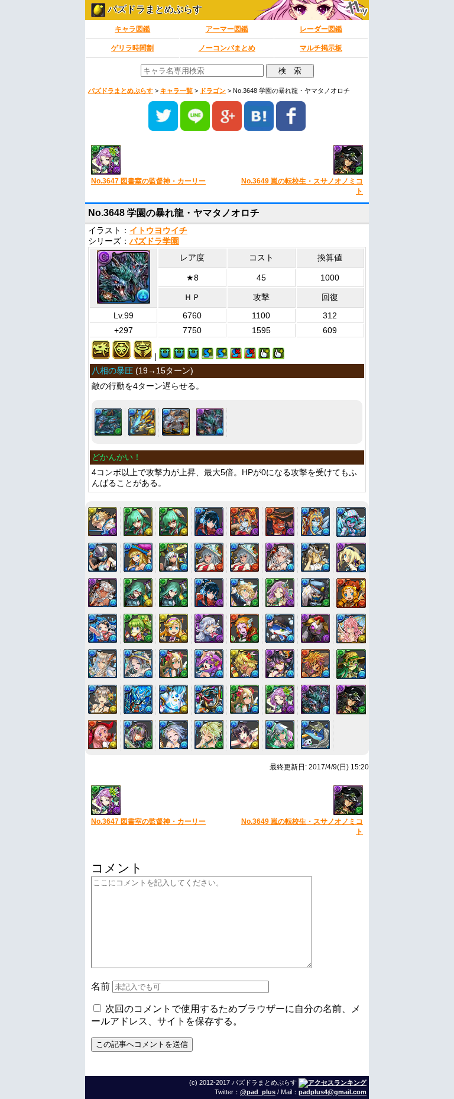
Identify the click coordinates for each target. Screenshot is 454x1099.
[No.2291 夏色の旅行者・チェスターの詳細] (315, 557)
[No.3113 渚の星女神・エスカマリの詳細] (138, 663)
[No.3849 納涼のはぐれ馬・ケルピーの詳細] (315, 734)
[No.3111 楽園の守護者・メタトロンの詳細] (351, 628)
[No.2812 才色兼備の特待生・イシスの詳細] (208, 592)
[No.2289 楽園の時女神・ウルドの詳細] (244, 557)
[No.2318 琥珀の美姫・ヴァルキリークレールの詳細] (102, 592)
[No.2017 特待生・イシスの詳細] (208, 521)
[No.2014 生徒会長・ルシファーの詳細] (102, 521)
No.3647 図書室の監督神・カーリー (148, 181)
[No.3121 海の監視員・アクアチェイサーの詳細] (138, 699)
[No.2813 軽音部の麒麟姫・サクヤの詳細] (244, 592)
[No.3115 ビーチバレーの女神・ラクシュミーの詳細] (208, 663)
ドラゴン (213, 90)
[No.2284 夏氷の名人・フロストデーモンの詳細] (351, 522)
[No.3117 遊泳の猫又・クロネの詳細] (279, 663)
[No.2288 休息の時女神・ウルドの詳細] (208, 557)
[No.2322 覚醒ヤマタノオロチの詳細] (108, 422)
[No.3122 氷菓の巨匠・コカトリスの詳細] (173, 699)
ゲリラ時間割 (132, 48)
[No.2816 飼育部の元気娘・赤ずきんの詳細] (351, 593)
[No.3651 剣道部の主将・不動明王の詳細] (138, 734)
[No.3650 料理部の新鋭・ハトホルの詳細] (102, 734)
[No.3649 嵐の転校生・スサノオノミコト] (299, 160)
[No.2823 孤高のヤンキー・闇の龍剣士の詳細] (315, 628)
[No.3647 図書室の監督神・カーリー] (154, 160)
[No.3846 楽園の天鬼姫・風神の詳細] (208, 734)
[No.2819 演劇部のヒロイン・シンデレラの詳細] (173, 628)
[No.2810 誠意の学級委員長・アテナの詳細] (138, 592)
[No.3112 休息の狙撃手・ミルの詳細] (102, 663)
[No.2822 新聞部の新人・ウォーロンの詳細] (279, 628)
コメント (117, 868)
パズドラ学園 (154, 241)
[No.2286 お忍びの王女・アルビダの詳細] (138, 557)
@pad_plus (257, 1091)
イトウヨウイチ (158, 230)
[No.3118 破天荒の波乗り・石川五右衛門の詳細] (315, 663)
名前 (100, 986)
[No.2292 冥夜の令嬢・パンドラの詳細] (351, 557)
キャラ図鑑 (132, 29)
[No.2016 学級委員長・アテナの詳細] (173, 521)
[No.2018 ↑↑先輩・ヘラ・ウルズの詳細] (244, 521)
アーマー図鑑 (227, 29)
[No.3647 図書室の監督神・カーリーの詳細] (279, 699)
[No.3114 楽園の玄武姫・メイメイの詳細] (173, 663)
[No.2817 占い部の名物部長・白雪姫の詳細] (102, 628)
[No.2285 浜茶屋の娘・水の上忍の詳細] (102, 557)
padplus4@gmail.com (333, 1091)
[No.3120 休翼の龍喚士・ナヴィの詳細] (102, 699)
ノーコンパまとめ (227, 48)
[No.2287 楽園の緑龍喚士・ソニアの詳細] (173, 557)
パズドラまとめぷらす (153, 9)
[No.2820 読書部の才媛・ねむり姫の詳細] (208, 628)
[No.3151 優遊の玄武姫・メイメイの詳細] (244, 699)
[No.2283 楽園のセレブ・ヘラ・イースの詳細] (315, 521)
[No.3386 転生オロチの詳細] (175, 422)
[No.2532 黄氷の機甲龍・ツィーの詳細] (141, 422)
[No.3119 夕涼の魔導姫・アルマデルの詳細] (351, 664)
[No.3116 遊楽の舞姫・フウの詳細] (244, 663)
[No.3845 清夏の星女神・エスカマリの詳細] (173, 734)
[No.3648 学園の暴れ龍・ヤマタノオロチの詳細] (209, 422)
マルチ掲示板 (321, 48)
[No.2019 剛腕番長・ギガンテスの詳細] (279, 521)
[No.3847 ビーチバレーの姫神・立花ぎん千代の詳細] (244, 734)
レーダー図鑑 (321, 29)
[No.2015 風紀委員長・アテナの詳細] (138, 521)
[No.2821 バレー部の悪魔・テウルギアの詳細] (244, 628)
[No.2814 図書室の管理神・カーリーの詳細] (279, 592)
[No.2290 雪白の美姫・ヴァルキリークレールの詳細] (279, 557)
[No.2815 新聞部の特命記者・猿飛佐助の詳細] (315, 592)
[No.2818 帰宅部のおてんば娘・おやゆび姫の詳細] (138, 628)
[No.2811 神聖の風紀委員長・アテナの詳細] (173, 592)
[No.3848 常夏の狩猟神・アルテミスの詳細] (279, 734)
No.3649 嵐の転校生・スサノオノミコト (302, 186)
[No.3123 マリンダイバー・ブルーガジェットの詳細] (208, 699)
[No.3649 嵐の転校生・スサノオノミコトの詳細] (351, 699)
